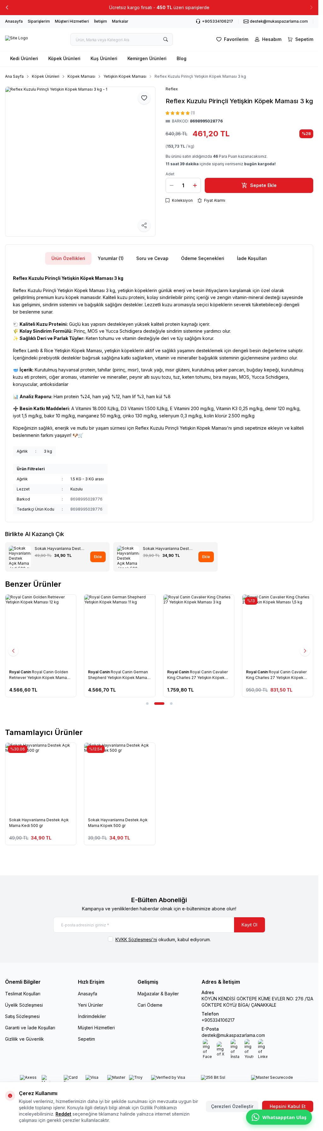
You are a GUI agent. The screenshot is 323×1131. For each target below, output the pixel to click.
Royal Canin (20, 672)
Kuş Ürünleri (104, 58)
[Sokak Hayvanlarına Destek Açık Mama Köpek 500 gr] (119, 778)
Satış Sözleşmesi (22, 1016)
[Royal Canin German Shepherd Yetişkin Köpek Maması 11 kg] (119, 630)
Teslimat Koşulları (22, 993)
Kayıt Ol (249, 924)
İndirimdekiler (92, 1016)
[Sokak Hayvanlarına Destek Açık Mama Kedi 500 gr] (40, 778)
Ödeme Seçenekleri (202, 258)
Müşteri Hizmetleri (72, 21)
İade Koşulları (252, 258)
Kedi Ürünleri (24, 58)
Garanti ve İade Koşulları (30, 1027)
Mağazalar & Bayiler (158, 993)
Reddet (63, 1114)
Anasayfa (14, 21)
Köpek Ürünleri (64, 58)
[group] (80, 161)
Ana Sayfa (14, 76)
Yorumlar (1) (111, 258)
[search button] (165, 39)
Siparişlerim (39, 21)
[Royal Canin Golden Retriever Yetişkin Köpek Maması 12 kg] (40, 630)
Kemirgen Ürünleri (147, 58)
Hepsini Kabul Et (288, 1106)
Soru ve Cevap (152, 258)
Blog (181, 58)
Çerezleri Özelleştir (232, 1106)
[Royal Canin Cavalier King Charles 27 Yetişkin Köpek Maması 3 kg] (198, 630)
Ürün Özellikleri (68, 258)
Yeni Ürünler (90, 1005)
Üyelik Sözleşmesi (24, 1005)
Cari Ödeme (150, 1005)
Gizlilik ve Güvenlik (24, 1039)
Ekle (98, 556)
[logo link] (16, 39)
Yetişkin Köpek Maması (124, 76)
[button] (7, 7)
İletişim (100, 21)
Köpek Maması (81, 76)
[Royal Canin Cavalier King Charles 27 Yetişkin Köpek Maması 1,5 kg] (277, 630)
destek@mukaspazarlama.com (233, 1035)
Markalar (120, 21)
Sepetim (86, 1039)
